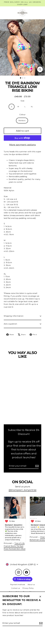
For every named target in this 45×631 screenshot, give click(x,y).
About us (31, 584)
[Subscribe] (40, 623)
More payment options (22, 144)
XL (32, 107)
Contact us (15, 588)
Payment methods (17, 584)
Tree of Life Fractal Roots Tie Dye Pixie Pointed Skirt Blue (14, 546)
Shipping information (14, 316)
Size (22, 101)
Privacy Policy (28, 588)
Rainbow (22, 120)
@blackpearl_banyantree (22, 490)
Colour (22, 115)
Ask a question (10, 324)
